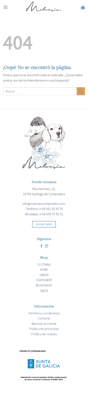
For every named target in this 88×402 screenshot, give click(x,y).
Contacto (44, 318)
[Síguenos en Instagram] (46, 246)
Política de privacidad (44, 329)
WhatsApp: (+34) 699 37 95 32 (44, 214)
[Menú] (5, 7)
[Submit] (81, 91)
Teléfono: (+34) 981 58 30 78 (44, 209)
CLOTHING (44, 264)
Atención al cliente (44, 324)
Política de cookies (44, 334)
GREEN (44, 275)
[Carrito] (83, 7)
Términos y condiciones (44, 313)
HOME (44, 269)
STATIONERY (44, 280)
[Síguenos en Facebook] (41, 246)
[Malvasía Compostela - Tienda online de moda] (44, 7)
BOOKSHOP (44, 285)
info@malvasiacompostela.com (44, 204)
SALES (44, 291)
